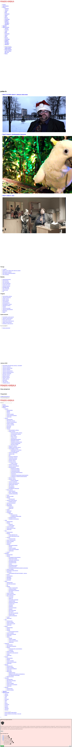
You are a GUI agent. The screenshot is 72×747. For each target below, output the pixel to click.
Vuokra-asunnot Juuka (11, 528)
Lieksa (6, 15)
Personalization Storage (8, 742)
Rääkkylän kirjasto (10, 676)
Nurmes (6, 17)
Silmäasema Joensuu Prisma (16, 441)
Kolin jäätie (11, 591)
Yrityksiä (8, 537)
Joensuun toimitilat (10, 424)
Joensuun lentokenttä (11, 502)
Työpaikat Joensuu (6, 382)
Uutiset (8, 509)
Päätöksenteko (6, 27)
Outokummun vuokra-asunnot (8, 320)
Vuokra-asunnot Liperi (11, 623)
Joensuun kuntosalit (6, 308)
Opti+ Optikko (13, 435)
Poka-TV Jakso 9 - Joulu (8, 195)
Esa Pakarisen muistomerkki (14, 675)
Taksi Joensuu (5, 381)
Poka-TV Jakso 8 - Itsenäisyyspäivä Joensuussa (14, 134)
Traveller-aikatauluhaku (13, 493)
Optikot (4, 312)
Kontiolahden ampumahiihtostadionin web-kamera (18, 567)
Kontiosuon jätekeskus (13, 456)
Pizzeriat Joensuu (12, 460)
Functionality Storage (8, 741)
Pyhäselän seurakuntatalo (16, 516)
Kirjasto (8, 574)
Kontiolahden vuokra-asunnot (8, 316)
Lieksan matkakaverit (13, 615)
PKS (9, 455)
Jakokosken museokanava (14, 559)
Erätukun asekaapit (14, 480)
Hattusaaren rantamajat (13, 599)
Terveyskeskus (9, 575)
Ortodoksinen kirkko (12, 562)
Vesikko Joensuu (6, 378)
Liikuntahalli (9, 578)
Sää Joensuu (9, 504)
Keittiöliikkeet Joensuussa (14, 488)
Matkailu (8, 411)
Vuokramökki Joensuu (13, 457)
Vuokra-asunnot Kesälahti (14, 549)
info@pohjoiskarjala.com (5, 396)
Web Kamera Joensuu (11, 420)
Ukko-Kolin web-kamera (11, 583)
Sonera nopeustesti (6, 327)
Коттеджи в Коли (6, 287)
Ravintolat (9, 427)
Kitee (6, 12)
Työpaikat (5, 25)
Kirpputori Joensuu (6, 377)
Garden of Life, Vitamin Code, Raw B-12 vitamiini (11, 270)
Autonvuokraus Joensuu (7, 296)
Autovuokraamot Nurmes (13, 631)
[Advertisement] (36, 62)
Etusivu (4, 4)
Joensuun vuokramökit (7, 373)
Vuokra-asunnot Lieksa (11, 594)
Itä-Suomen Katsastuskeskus (16, 472)
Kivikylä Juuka (5, 290)
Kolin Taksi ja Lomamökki (13, 612)
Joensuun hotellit (10, 496)
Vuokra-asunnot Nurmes (11, 634)
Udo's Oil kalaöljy (6, 274)
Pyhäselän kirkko (14, 514)
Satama (10, 563)
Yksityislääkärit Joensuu (13, 448)
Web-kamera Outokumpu (11, 646)
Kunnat (4, 7)
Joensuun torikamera (7, 366)
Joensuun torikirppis (6, 369)
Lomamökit (11, 650)
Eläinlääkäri (9, 577)
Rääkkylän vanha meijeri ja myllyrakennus (17, 673)
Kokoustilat (5, 380)
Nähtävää (11, 513)
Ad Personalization (7, 738)
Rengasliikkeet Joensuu (7, 304)
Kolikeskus (11, 606)
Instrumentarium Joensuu (16, 434)
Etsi (1, 402)
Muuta (8, 495)
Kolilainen (10, 609)
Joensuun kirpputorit (13, 459)
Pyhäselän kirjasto (12, 517)
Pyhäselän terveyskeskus (14, 518)
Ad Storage (6, 735)
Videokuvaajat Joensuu (13, 484)
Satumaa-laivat (5, 280)
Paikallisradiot (9, 505)
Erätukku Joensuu (6, 376)
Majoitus (8, 412)
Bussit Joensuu (10, 489)
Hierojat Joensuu (6, 300)
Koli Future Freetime (12, 607)
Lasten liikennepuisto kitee (14, 536)
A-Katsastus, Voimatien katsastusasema (19, 476)
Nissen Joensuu (14, 436)
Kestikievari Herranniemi (13, 602)
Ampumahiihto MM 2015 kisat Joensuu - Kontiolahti (12, 365)
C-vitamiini (4, 269)
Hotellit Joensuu (6, 298)
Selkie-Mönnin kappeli (13, 558)
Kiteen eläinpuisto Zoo (13, 534)
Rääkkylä (7, 21)
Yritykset (8, 428)
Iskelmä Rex (11, 506)
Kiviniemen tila (11, 603)
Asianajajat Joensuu (6, 305)
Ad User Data (6, 737)
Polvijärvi (6, 20)
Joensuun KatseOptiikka (15, 443)
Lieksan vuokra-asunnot (7, 322)
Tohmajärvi (7, 23)
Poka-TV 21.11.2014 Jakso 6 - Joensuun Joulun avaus (15, 94)
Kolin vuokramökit (6, 282)
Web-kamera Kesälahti (13, 545)
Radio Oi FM (11, 508)
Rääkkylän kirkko (12, 672)
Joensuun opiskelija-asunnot (8, 372)
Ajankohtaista (6, 6)
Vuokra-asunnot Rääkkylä (12, 668)
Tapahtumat (9, 416)
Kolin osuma (11, 611)
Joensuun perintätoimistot (8, 309)
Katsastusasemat (6, 302)
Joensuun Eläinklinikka (13, 452)
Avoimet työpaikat (10, 414)
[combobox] (7, 402)
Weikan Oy (11, 598)
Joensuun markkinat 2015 (7, 368)
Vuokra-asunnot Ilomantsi (12, 415)
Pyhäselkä (9, 512)
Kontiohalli (9, 579)
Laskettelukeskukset (7, 279)
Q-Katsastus (13, 473)
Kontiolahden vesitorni (13, 565)
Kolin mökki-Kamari (12, 610)
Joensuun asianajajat (13, 464)
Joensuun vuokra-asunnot (8, 318)
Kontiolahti (7, 14)
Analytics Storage (7, 739)
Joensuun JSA (13, 438)
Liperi (6, 16)
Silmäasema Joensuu (15, 440)
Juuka (6, 11)
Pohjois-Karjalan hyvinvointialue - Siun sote (8, 51)
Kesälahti (8, 544)
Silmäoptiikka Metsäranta (16, 439)
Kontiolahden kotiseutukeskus (15, 557)
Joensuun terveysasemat (12, 422)
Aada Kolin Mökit (12, 601)
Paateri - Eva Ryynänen (13, 587)
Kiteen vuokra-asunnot (7, 319)
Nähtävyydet (9, 671)
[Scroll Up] (0, 717)
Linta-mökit (11, 597)
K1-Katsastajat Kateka (15, 469)
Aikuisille (4, 306)
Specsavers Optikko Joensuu (16, 432)
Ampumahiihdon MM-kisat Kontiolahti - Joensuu (18, 573)
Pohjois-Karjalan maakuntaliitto (11, 712)
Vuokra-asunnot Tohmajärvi (12, 684)
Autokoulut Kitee (12, 538)
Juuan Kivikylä (11, 525)
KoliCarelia (11, 605)
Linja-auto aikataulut (6, 283)
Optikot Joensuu (12, 431)
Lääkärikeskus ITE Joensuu (16, 449)
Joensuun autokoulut (7, 297)
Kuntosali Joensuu (12, 461)
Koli (3, 291)
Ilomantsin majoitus (6, 286)
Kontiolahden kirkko (12, 561)
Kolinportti (11, 524)
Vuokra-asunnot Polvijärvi (11, 662)
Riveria (6, 53)
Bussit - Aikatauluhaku (13, 492)
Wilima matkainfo (12, 491)
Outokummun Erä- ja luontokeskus (15, 648)
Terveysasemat (5, 301)
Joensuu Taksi (11, 453)
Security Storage (7, 743)
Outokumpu (7, 19)
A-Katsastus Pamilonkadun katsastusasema (19, 475)
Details (2, 731)
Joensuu (6, 10)
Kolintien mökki (11, 614)
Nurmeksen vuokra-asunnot (8, 323)
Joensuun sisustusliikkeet (14, 465)
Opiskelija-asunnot (12, 501)
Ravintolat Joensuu (6, 374)
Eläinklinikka (5, 310)
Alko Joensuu (11, 485)
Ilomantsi (7, 8)
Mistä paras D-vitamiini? (7, 271)
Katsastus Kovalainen (15, 468)
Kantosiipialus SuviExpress (14, 590)
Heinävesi (7, 24)
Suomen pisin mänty (6, 284)
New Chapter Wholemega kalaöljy (9, 273)
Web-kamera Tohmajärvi (11, 680)
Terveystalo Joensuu (15, 451)
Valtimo (8, 636)
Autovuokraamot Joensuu (14, 430)
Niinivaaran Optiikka (14, 444)
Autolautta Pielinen (12, 589)
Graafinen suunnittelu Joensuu (15, 447)
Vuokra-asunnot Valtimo (13, 640)
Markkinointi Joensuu (13, 445)
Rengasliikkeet (11, 487)
